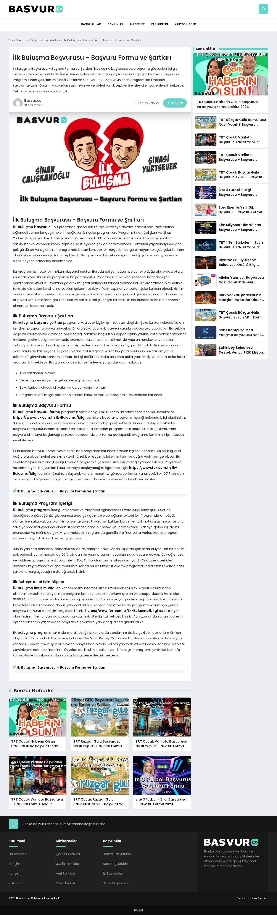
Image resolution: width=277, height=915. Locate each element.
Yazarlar (15, 883)
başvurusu (43, 227)
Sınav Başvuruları (116, 883)
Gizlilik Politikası (67, 863)
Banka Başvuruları (117, 854)
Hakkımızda (18, 854)
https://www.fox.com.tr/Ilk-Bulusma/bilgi (49, 417)
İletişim (14, 863)
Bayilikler (116, 24)
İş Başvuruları (113, 873)
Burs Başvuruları (115, 863)
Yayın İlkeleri (65, 883)
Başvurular (91, 24)
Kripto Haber (185, 24)
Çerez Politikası (68, 854)
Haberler (137, 24)
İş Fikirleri (159, 24)
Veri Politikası (66, 873)
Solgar (138, 910)
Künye (13, 873)
